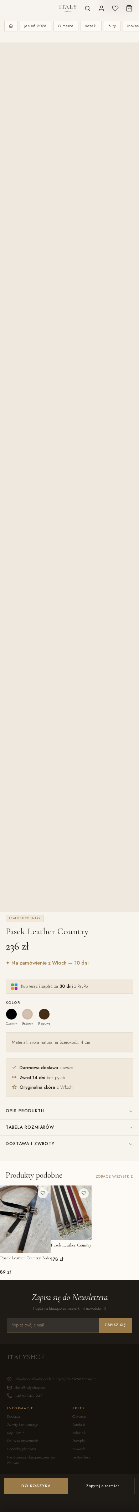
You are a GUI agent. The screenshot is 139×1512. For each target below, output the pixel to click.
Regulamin (16, 1433)
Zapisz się (115, 1325)
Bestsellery (81, 1457)
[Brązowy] (44, 1014)
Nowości (79, 1449)
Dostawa (13, 1416)
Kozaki (91, 26)
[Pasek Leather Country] (71, 1212)
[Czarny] (11, 1014)
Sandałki (78, 1424)
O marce (66, 26)
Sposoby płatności (21, 1449)
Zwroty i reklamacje (22, 1424)
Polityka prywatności (23, 1440)
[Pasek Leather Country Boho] (25, 1219)
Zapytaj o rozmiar (102, 1485)
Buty (112, 26)
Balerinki (79, 1433)
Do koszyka (36, 1485)
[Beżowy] (27, 1014)
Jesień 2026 (35, 26)
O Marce (79, 1416)
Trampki (78, 1440)
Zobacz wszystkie (114, 1176)
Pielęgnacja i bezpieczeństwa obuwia (31, 1460)
